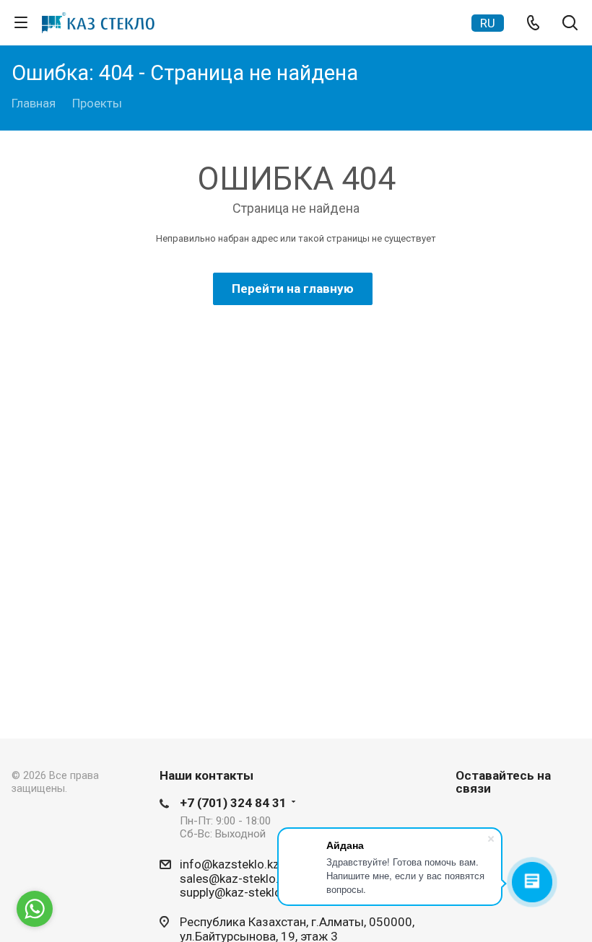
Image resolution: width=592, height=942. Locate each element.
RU (487, 23)
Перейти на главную (293, 288)
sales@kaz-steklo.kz (235, 878)
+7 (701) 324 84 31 (233, 803)
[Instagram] (470, 820)
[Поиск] (570, 24)
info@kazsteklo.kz (229, 864)
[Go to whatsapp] (35, 909)
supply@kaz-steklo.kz (238, 892)
